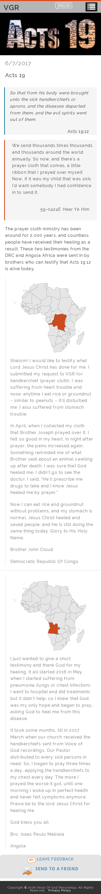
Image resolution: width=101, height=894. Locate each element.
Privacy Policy (58, 890)
